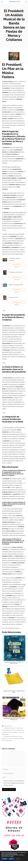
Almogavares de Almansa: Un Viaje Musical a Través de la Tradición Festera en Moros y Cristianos (13, 738)
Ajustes (17, 858)
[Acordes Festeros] (14, 2)
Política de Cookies (13, 853)
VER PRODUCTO (17, 264)
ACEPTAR (4, 858)
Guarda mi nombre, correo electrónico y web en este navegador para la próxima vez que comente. (14, 783)
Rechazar (11, 858)
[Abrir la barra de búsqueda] (2, 2)
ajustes (11, 856)
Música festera (8, 726)
